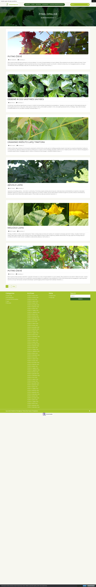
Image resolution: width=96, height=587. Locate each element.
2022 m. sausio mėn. (33, 381)
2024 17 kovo (12, 102)
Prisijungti (52, 297)
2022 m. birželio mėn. (33, 371)
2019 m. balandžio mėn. (34, 394)
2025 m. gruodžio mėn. (33, 305)
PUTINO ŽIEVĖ (15, 56)
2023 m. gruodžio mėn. (33, 344)
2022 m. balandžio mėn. (34, 375)
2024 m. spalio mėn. (33, 331)
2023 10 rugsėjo (12, 231)
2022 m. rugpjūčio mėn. (34, 370)
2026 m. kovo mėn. (32, 299)
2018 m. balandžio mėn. (34, 407)
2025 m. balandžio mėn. (34, 319)
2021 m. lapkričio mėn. (33, 384)
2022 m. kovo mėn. (32, 377)
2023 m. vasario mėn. (33, 358)
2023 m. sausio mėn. (33, 360)
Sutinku (84, 585)
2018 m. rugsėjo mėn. (33, 401)
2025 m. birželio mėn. (33, 316)
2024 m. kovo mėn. (32, 338)
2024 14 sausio (12, 145)
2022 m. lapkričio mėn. (33, 364)
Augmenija (45, 4)
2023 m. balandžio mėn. (34, 355)
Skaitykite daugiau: (91, 585)
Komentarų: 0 (21, 59)
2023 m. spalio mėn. (33, 347)
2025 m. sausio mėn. (33, 325)
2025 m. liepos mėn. (33, 314)
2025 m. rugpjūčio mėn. (34, 312)
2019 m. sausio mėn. (33, 396)
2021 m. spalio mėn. (33, 386)
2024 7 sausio (12, 188)
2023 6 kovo (11, 274)
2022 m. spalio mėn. (33, 366)
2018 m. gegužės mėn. (33, 405)
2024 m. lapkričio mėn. (33, 329)
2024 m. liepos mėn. (33, 334)
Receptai (38, 4)
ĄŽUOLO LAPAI (15, 185)
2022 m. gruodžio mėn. (33, 362)
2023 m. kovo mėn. (32, 357)
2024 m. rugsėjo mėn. (33, 332)
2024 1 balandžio (12, 59)
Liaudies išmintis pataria (56, 4)
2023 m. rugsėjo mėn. (33, 349)
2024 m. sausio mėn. (33, 342)
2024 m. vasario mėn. (33, 340)
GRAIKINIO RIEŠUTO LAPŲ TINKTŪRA (26, 142)
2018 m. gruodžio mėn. (33, 397)
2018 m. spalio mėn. (33, 399)
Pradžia (27, 4)
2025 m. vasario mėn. (33, 323)
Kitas (14, 286)
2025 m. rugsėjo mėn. (33, 310)
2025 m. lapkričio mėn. (33, 306)
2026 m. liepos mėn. (33, 295)
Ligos (32, 4)
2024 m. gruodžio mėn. (33, 327)
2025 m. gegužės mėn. (33, 317)
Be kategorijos (10, 297)
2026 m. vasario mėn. (33, 301)
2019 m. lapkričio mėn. (33, 390)
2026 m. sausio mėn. (33, 303)
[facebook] (89, 411)
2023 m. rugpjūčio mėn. (34, 351)
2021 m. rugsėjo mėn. (33, 388)
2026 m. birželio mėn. (33, 297)
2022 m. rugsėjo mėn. (33, 368)
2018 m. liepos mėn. (33, 403)
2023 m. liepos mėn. (33, 353)
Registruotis (52, 295)
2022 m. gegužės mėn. (33, 373)
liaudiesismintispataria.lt (47, 17)
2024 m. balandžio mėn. (34, 336)
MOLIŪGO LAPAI (16, 228)
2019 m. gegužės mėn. (33, 392)
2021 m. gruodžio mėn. (33, 383)
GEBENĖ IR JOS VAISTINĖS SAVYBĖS (26, 99)
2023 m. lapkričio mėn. (33, 345)
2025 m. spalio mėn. (33, 308)
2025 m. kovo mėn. (32, 321)
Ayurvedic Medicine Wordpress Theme (16, 411)
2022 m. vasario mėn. (33, 379)
